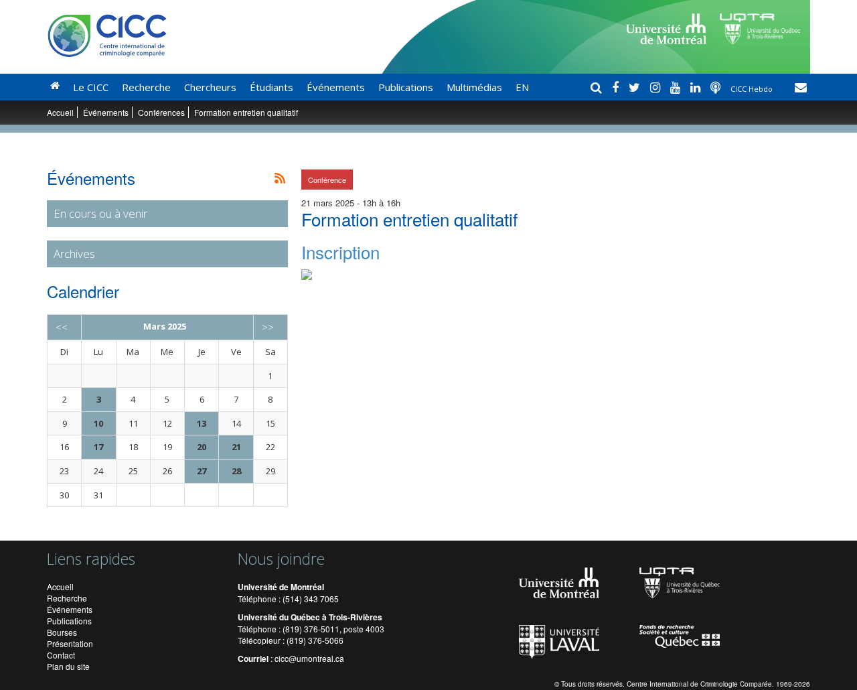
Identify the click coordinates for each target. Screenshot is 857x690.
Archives (74, 253)
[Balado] (717, 87)
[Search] (598, 87)
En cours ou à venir (100, 213)
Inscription (340, 251)
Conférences (161, 112)
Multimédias (474, 87)
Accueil (60, 112)
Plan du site (68, 666)
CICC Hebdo (752, 89)
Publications (405, 87)
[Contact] (801, 87)
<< (62, 327)
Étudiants (271, 87)
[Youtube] (677, 87)
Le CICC (90, 87)
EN (522, 87)
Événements (336, 87)
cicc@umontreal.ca (309, 658)
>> (268, 327)
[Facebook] (617, 87)
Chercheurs (210, 87)
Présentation (70, 643)
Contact (61, 655)
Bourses (62, 632)
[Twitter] (636, 87)
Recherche (146, 87)
